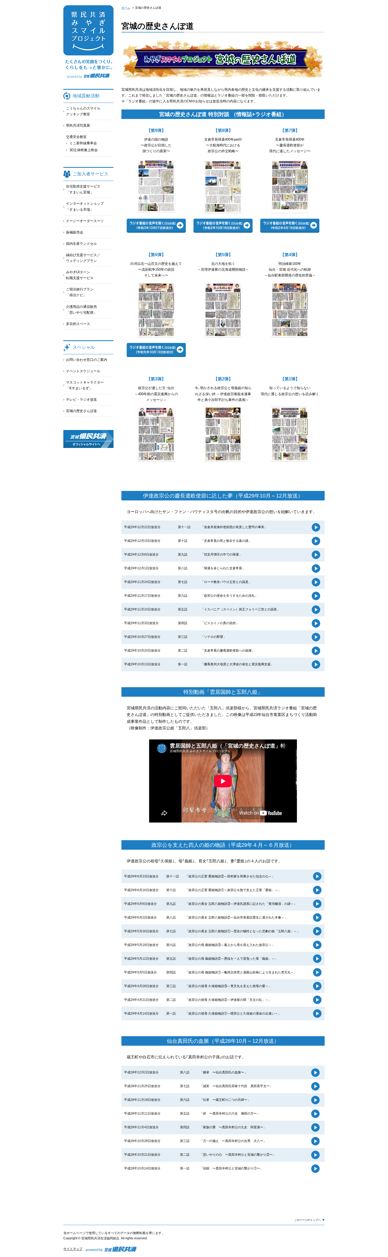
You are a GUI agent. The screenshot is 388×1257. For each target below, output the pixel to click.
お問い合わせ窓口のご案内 (86, 360)
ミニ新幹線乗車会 (83, 143)
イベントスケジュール (83, 371)
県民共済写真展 (78, 125)
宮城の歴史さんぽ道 (81, 411)
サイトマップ (72, 1249)
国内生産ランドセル (81, 244)
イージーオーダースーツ (85, 221)
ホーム (125, 7)
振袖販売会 (74, 232)
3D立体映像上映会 (83, 150)
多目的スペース (78, 324)
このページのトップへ (307, 1219)
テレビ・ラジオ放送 (81, 400)
